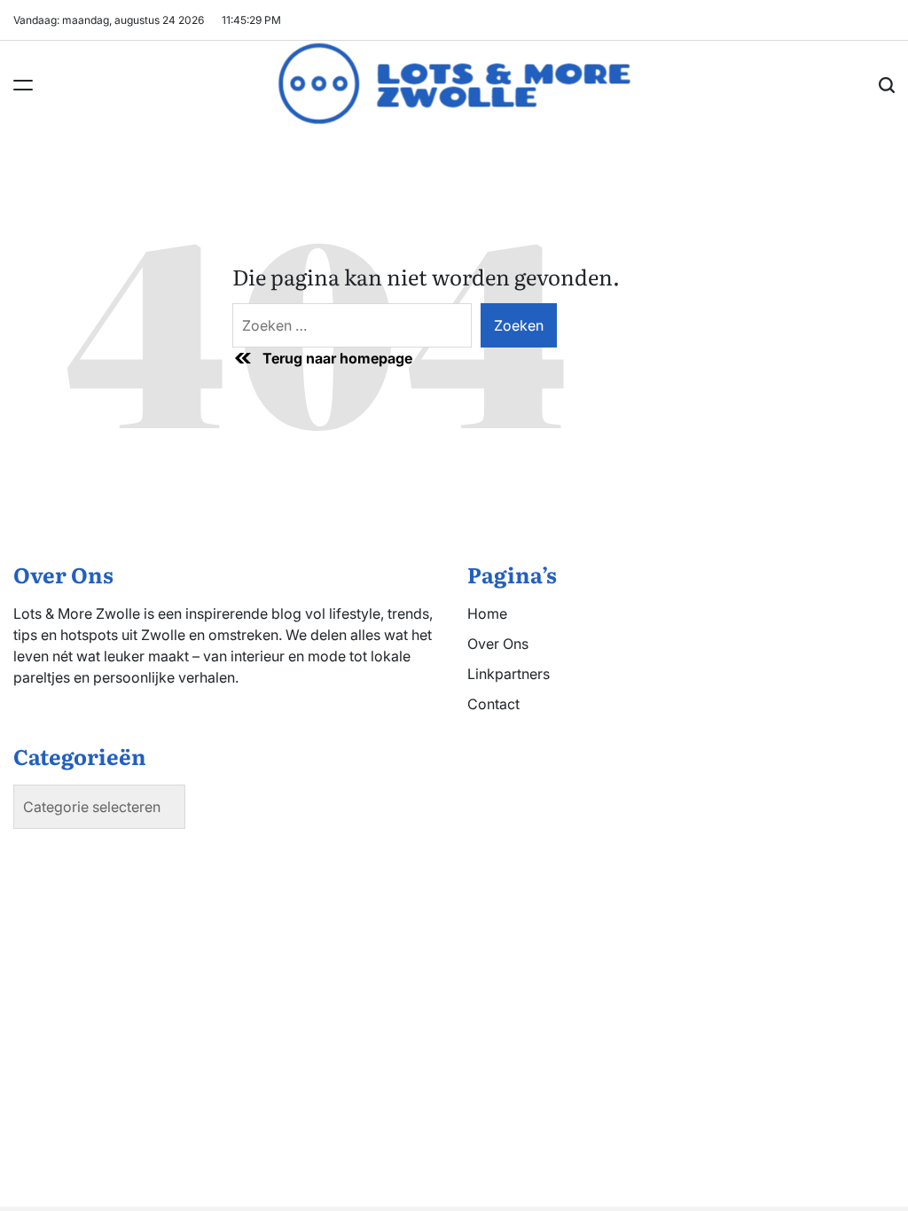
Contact (493, 704)
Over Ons (497, 643)
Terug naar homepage (337, 358)
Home (487, 613)
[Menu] (23, 85)
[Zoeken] (887, 85)
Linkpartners (508, 674)
